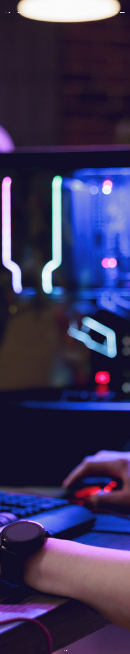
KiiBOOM (80, 12)
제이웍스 (65, 5)
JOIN (14, 12)
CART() (123, 12)
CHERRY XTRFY (89, 12)
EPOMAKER (72, 12)
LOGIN (8, 12)
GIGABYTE (57, 12)
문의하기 (72, 16)
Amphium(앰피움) (63, 16)
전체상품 (43, 12)
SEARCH (116, 12)
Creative (49, 12)
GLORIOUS (64, 12)
